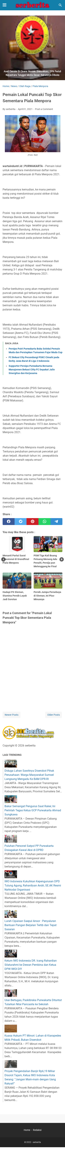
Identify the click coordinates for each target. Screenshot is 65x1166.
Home (27, 1130)
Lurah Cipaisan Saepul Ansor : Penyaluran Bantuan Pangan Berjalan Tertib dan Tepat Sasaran (31, 925)
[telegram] (56, 521)
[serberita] (32, 5)
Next (61, 559)
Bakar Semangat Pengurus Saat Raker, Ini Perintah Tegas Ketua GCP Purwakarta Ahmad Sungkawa (33, 810)
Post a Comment (44, 109)
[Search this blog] (60, 5)
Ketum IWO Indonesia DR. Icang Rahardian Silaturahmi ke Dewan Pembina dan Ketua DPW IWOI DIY (31, 965)
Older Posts (53, 714)
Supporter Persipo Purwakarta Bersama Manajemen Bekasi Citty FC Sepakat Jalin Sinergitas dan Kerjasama (32, 370)
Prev (3, 559)
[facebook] (9, 521)
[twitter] (21, 521)
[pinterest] (32, 521)
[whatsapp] (44, 521)
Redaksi (37, 1130)
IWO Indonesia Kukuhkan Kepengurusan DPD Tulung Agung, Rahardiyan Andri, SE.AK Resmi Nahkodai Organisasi (33, 885)
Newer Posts (11, 714)
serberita (37, 1142)
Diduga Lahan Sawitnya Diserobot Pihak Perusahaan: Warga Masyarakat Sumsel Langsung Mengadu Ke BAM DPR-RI (29, 775)
